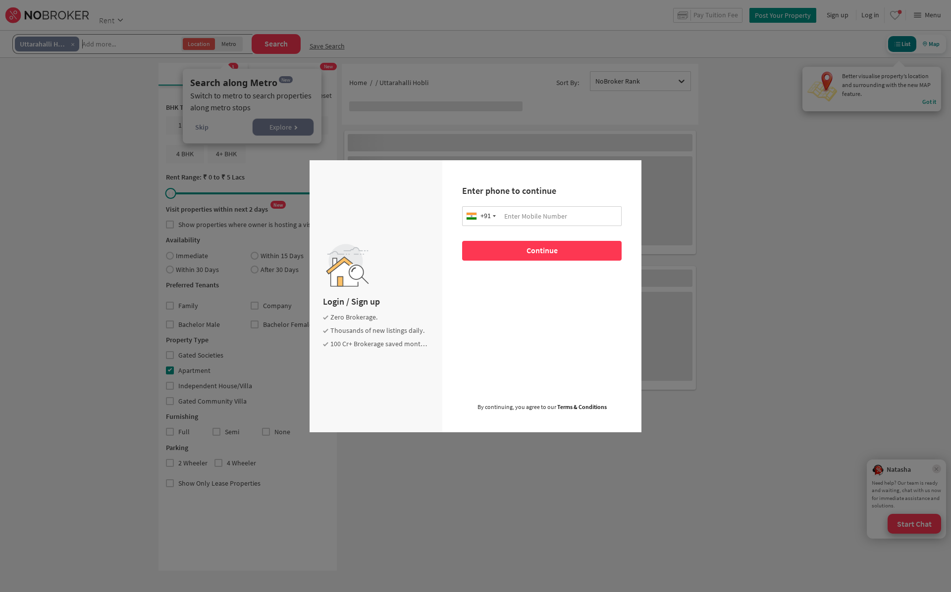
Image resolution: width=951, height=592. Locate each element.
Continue (542, 250)
